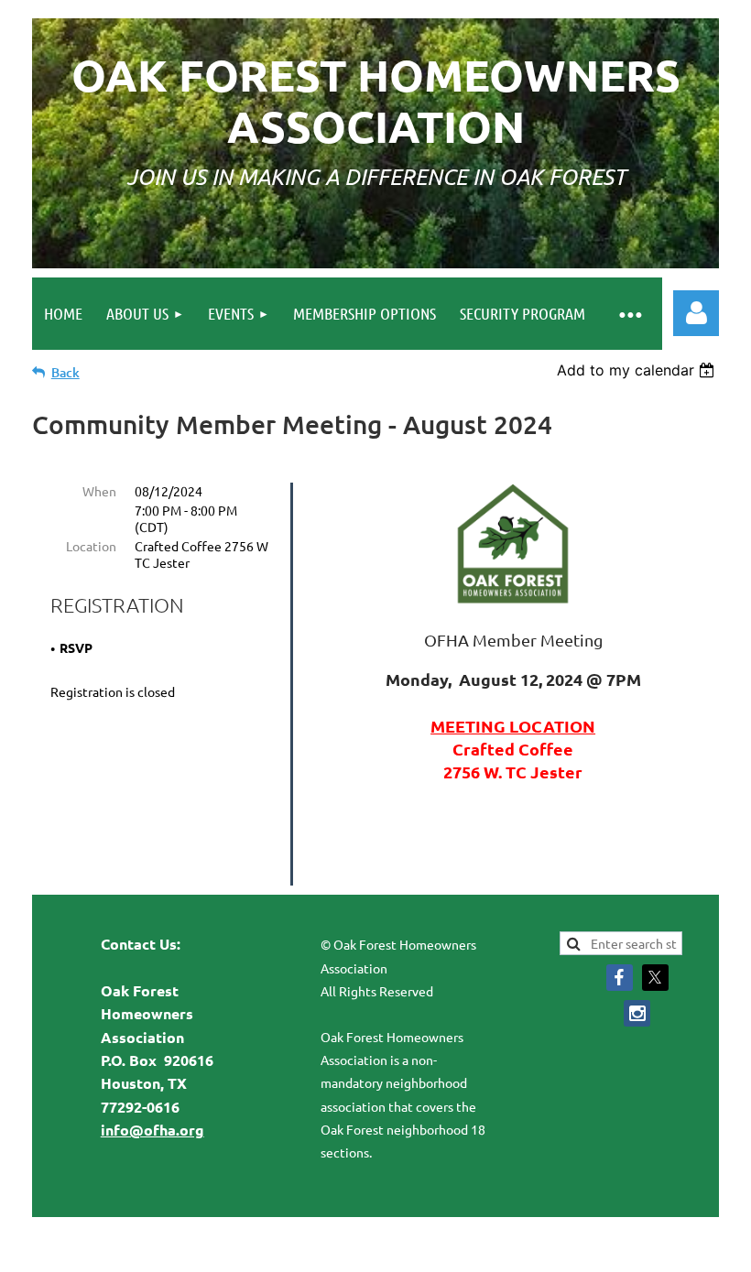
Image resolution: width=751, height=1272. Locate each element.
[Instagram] (637, 1013)
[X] (655, 977)
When (99, 491)
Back (65, 372)
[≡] (630, 313)
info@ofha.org (152, 1129)
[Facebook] (619, 977)
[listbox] (638, 370)
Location (91, 546)
